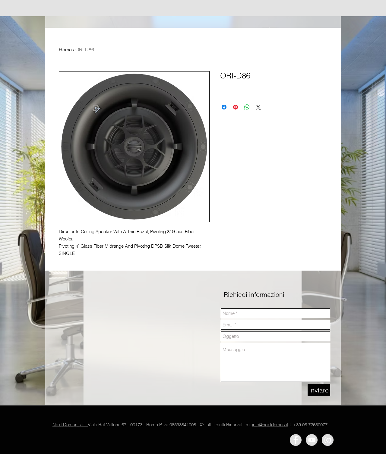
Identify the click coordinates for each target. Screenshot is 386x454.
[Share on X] (258, 107)
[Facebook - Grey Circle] (296, 440)
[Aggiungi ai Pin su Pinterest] (235, 107)
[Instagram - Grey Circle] (328, 440)
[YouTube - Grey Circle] (312, 440)
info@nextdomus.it (270, 424)
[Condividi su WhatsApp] (247, 107)
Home (65, 49)
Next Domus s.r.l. (70, 424)
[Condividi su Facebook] (224, 107)
